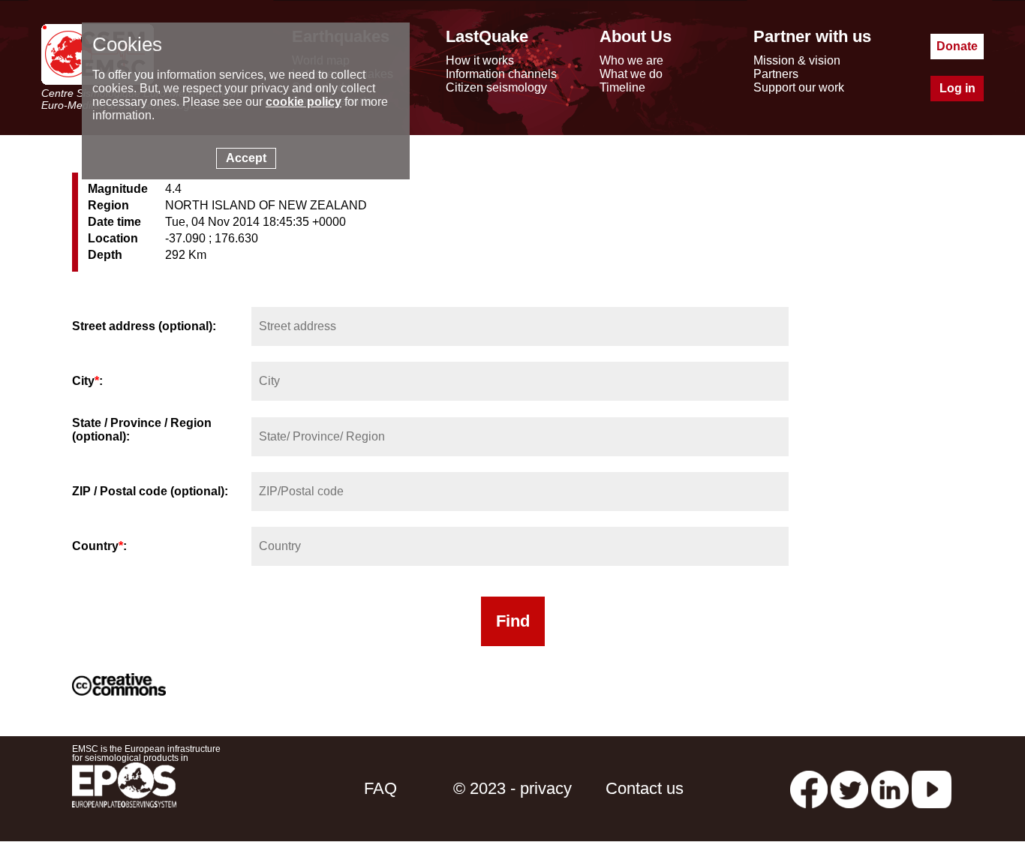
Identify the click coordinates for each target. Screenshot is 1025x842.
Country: (99, 546)
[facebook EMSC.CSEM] (809, 788)
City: (87, 380)
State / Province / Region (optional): (142, 429)
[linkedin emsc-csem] (890, 788)
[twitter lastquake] (849, 788)
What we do (631, 74)
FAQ (380, 788)
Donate (957, 46)
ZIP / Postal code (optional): (150, 491)
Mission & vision (796, 60)
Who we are (631, 60)
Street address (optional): (144, 326)
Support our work (798, 87)
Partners (775, 74)
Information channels (501, 74)
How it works (480, 60)
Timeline (622, 87)
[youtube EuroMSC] (931, 788)
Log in (957, 88)
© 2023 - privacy (512, 788)
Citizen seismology (496, 87)
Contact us (645, 788)
